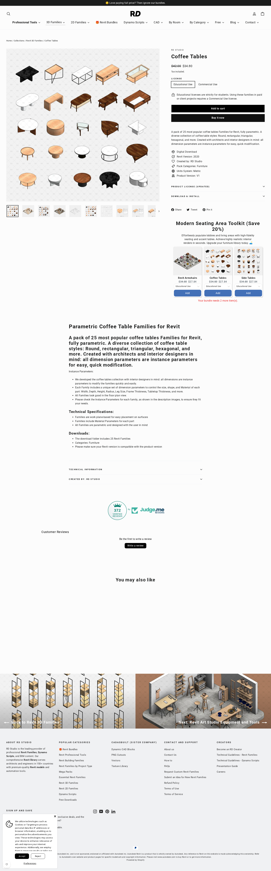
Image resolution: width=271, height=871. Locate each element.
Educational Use (183, 84)
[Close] (55, 816)
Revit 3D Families (34, 40)
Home (9, 40)
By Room (175, 22)
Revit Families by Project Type (75, 766)
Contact (250, 22)
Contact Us (170, 754)
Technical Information (85, 469)
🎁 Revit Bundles (106, 22)
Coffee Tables (218, 277)
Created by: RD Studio (84, 479)
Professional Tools (25, 22)
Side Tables (248, 277)
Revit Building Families (71, 760)
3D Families (54, 22)
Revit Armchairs (187, 277)
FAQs (167, 766)
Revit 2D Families (68, 788)
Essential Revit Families (72, 777)
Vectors (116, 760)
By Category (198, 22)
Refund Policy (171, 783)
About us (169, 749)
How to (168, 760)
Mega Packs (65, 771)
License (176, 78)
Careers (221, 771)
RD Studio (177, 50)
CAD (157, 22)
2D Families (79, 22)
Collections (19, 40)
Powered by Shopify (135, 860)
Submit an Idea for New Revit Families (185, 777)
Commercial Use (207, 84)
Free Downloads (68, 799)
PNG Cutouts (119, 754)
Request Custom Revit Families (181, 771)
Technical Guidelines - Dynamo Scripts (238, 760)
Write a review (135, 545)
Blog (233, 22)
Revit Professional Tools (72, 754)
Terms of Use (171, 788)
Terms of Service (173, 794)
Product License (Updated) (190, 186)
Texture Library (120, 766)
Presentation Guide (227, 766)
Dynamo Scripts (134, 22)
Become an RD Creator (229, 749)
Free (218, 22)
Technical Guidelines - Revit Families (237, 754)
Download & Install (185, 196)
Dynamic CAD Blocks (123, 749)
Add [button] (187, 293)
